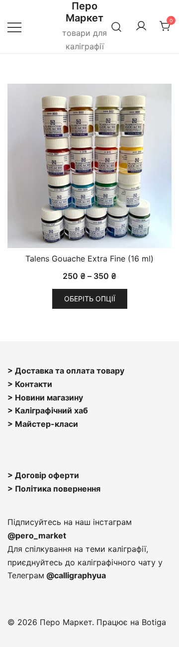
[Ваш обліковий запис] (141, 26)
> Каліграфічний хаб (47, 410)
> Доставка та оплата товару (65, 371)
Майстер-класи (46, 424)
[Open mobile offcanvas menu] (14, 26)
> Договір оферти (43, 475)
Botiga (154, 622)
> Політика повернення (53, 489)
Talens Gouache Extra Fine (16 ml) (89, 258)
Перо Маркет (84, 12)
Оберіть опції (89, 298)
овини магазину (52, 397)
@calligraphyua (76, 575)
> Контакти (29, 384)
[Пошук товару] (116, 26)
